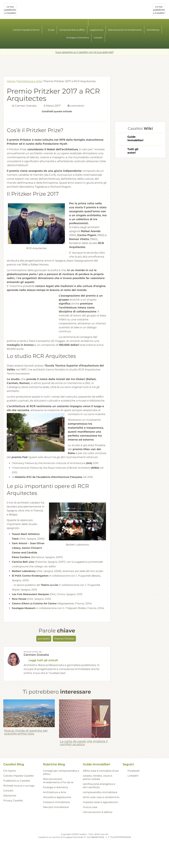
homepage (84, 22)
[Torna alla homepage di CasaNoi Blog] (84, 824)
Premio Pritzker (64, 638)
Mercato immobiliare (56, 807)
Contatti (98, 37)
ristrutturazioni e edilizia (97, 812)
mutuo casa (90, 807)
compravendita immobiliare (100, 792)
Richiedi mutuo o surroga (18, 785)
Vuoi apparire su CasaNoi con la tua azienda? (84, 52)
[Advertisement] (84, 64)
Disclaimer (9, 795)
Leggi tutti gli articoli (43, 660)
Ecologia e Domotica (78, 37)
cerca (84, 45)
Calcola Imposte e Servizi (26, 29)
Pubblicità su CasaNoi (16, 780)
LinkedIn (133, 775)
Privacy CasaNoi (13, 800)
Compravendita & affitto (72, 29)
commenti (76, 105)
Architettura (153, 29)
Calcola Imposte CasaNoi (18, 775)
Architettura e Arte (29, 81)
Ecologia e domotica (55, 787)
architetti (44, 638)
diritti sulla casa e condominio (101, 797)
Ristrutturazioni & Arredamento (125, 29)
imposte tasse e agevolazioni (100, 802)
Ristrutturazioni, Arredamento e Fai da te (58, 780)
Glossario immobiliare (56, 802)
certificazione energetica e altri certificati (99, 785)
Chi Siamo (9, 770)
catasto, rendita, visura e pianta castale (97, 777)
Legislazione (96, 29)
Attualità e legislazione (57, 797)
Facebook (134, 770)
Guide (51, 29)
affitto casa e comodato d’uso (101, 770)
